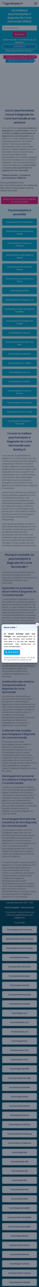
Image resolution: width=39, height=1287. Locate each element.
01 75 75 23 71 (13, 652)
